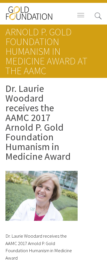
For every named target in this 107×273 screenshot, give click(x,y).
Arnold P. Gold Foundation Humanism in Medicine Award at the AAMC (46, 51)
